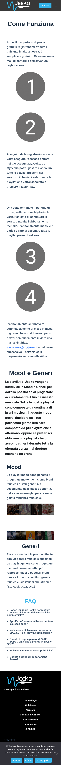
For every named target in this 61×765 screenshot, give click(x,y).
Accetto (16, 760)
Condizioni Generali (30, 714)
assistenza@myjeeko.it (22, 347)
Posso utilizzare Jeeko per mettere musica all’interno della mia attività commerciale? (28, 612)
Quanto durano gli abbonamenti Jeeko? (28, 658)
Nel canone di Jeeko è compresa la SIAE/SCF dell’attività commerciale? (31, 631)
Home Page (31, 700)
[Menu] (56, 5)
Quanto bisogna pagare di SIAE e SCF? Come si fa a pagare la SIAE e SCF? (29, 641)
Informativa (31, 724)
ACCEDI (45, 5)
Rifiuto (28, 760)
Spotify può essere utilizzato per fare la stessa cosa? (31, 622)
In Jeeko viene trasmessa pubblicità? (31, 650)
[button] (30, 612)
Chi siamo (30, 705)
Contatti (30, 710)
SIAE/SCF (30, 729)
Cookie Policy (30, 719)
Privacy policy (43, 760)
